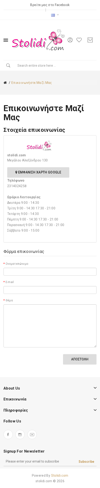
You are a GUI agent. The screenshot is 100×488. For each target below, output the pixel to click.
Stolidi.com (59, 475)
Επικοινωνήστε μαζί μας (31, 83)
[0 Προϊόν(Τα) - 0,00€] (90, 40)
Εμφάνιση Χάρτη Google (39, 172)
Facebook (62, 5)
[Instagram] (20, 434)
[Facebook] (8, 434)
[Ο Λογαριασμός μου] (70, 40)
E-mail (10, 282)
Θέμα (9, 300)
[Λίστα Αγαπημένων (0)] (80, 40)
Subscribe (86, 461)
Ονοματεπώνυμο (17, 263)
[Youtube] (32, 434)
